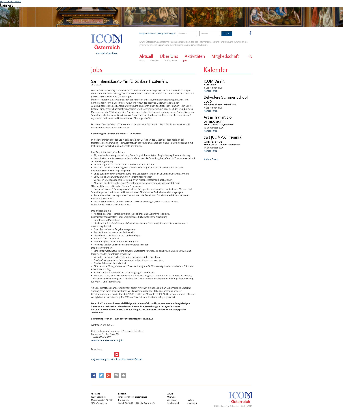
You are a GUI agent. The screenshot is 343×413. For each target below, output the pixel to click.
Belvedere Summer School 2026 (226, 99)
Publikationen (171, 60)
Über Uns (169, 56)
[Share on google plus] (108, 375)
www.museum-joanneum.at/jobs (107, 340)
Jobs (185, 60)
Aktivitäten (195, 56)
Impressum (192, 403)
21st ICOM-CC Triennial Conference (223, 139)
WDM (249, 406)
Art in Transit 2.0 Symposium (218, 119)
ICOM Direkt (214, 81)
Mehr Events (212, 159)
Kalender (154, 60)
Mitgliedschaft (225, 56)
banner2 (6, 5)
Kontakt (190, 400)
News (141, 60)
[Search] (250, 56)
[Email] (116, 375)
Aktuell (146, 56)
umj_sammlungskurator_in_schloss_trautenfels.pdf (116, 359)
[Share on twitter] (101, 375)
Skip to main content (10, 1)
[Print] (123, 375)
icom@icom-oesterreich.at (135, 397)
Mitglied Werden (147, 33)
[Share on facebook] (93, 375)
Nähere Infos (210, 90)
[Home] (106, 42)
